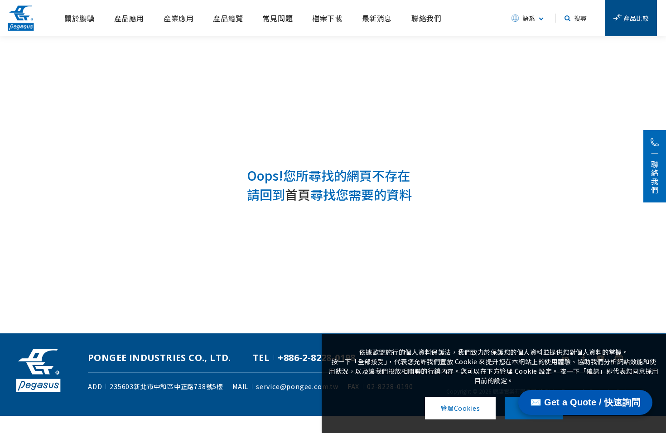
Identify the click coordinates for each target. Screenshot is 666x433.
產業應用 (178, 18)
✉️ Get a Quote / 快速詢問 (585, 402)
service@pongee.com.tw (297, 386)
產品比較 (635, 18)
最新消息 (377, 18)
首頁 (297, 194)
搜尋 (580, 18)
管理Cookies (460, 408)
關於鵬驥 (79, 18)
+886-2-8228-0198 (316, 357)
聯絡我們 (426, 18)
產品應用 (129, 18)
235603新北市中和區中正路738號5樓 (166, 386)
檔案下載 (327, 18)
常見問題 (278, 18)
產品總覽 (228, 18)
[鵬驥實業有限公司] (21, 18)
